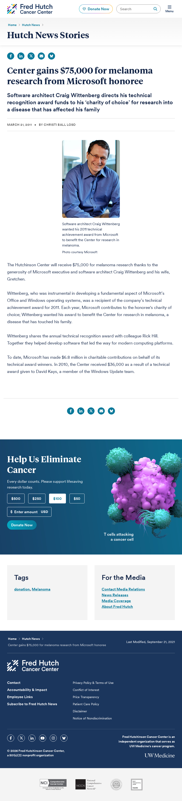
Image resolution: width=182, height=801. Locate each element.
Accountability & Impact (27, 690)
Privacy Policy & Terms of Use (93, 683)
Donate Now (22, 525)
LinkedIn (20, 56)
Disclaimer (80, 711)
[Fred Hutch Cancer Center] (33, 665)
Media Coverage (116, 601)
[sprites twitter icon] (21, 738)
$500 (15, 498)
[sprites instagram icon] (53, 738)
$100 (57, 498)
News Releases (115, 595)
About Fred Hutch (117, 606)
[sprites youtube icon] (42, 738)
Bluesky (51, 56)
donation (22, 589)
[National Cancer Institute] (53, 784)
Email (41, 56)
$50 (77, 498)
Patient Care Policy (86, 704)
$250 (36, 498)
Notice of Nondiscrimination (92, 718)
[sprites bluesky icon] (63, 738)
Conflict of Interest (86, 690)
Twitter (31, 56)
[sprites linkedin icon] (32, 738)
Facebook (10, 56)
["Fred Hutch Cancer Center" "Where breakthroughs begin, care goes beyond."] (29, 9)
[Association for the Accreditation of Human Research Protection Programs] (116, 784)
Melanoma (41, 589)
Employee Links (20, 697)
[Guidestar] (136, 784)
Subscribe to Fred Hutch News (32, 704)
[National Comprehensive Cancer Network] (88, 784)
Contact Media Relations (123, 589)
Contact (13, 683)
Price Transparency (86, 697)
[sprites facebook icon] (10, 738)
